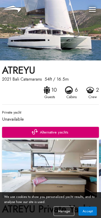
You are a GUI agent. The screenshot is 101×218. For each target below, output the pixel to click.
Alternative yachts (54, 132)
